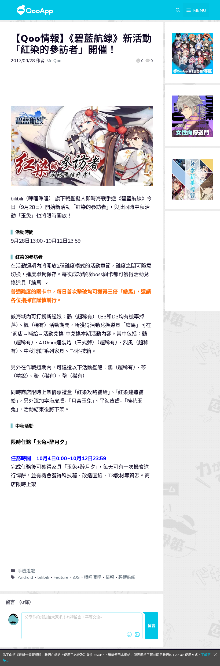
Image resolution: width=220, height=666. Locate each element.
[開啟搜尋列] (178, 10)
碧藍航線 (126, 577)
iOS (76, 577)
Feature (60, 577)
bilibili (43, 577)
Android (25, 577)
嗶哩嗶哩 (92, 577)
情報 (109, 577)
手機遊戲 (26, 570)
